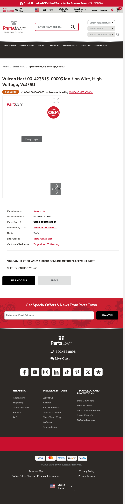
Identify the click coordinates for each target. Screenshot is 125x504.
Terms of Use (36, 471)
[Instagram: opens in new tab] (46, 372)
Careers (47, 402)
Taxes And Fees (21, 407)
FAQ (15, 417)
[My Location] (112, 10)
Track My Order (100, 46)
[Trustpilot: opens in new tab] (98, 372)
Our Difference (51, 407)
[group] (32, 139)
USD (51, 10)
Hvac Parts (42, 46)
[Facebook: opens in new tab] (24, 372)
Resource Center (70, 46)
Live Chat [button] (62, 358)
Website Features (86, 420)
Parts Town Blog (52, 417)
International (50, 427)
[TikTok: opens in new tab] (67, 372)
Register (103, 10)
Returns (17, 412)
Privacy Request (87, 476)
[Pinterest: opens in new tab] (77, 372)
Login (94, 10)
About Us (48, 397)
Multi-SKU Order (63, 10)
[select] (61, 486)
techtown (48, 422)
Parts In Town (84, 405)
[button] (56, 100)
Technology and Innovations (88, 392)
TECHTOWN (85, 46)
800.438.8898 (8, 11)
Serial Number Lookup (89, 410)
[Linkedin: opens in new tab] (56, 372)
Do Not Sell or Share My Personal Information (36, 476)
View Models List (43, 238)
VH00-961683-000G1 (81, 92)
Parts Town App (85, 400)
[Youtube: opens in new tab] (35, 372)
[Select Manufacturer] (101, 22)
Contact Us (19, 397)
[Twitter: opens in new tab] (88, 372)
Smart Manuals (85, 415)
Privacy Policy (87, 471)
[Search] (117, 34)
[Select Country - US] (37, 10)
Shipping (18, 402)
